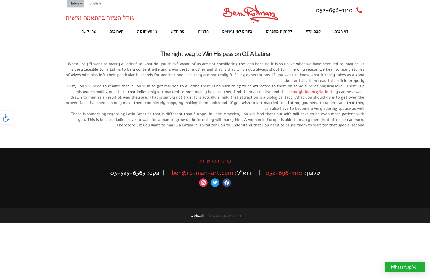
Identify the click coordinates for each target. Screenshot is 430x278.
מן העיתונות (147, 31)
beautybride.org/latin (308, 92)
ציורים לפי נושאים (237, 31)
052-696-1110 (334, 10)
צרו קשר (89, 31)
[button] (6, 117)
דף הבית (341, 31)
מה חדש (177, 31)
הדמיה (203, 31)
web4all (197, 215)
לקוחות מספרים (279, 31)
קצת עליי (313, 31)
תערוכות (116, 31)
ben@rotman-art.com (202, 173)
